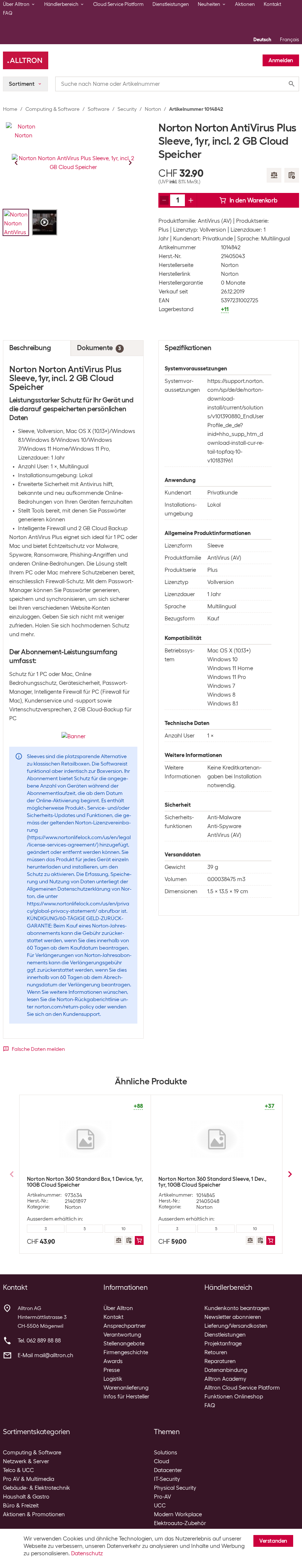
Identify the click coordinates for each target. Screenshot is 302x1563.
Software (98, 109)
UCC (160, 1505)
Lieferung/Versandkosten (235, 1326)
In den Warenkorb (253, 200)
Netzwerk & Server (26, 1461)
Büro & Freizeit (21, 1505)
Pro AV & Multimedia (28, 1479)
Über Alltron (118, 1308)
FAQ (8, 13)
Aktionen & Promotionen (34, 1514)
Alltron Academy (225, 1379)
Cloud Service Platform (118, 4)
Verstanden (273, 1541)
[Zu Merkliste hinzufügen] (291, 175)
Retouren (215, 1352)
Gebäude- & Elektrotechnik (36, 1488)
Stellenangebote (123, 1343)
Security (127, 109)
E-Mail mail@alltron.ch (45, 1355)
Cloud (161, 1461)
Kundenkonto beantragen (237, 1308)
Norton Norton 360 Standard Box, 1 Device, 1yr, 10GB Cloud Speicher (85, 1182)
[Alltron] (25, 60)
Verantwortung (122, 1334)
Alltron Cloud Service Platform (242, 1387)
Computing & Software (52, 109)
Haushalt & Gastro (26, 1496)
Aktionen (245, 4)
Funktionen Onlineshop (233, 1396)
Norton (153, 109)
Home (10, 109)
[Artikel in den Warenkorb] (139, 1240)
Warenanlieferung (125, 1387)
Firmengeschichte (125, 1352)
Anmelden (280, 60)
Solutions (165, 1452)
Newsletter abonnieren (232, 1317)
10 (124, 1228)
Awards (113, 1361)
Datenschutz (87, 1553)
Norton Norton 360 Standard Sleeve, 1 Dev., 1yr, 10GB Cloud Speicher (212, 1182)
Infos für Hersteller (126, 1396)
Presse (111, 1370)
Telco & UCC (18, 1470)
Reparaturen (220, 1361)
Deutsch (262, 39)
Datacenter (168, 1470)
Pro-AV (162, 1496)
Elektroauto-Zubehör (180, 1523)
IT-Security (167, 1479)
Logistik (112, 1379)
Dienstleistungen (170, 4)
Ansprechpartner (124, 1326)
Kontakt (272, 4)
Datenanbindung (225, 1370)
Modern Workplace (178, 1514)
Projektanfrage (223, 1343)
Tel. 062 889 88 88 (39, 1340)
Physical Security (175, 1488)
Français (289, 39)
